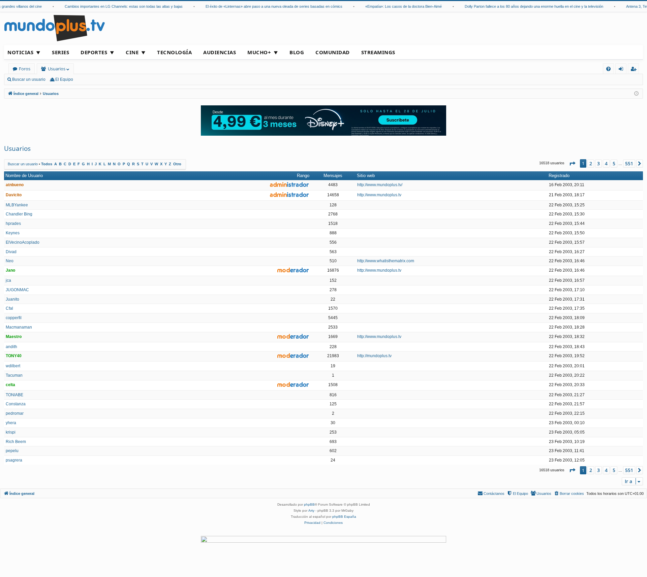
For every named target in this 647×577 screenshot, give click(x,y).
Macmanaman (19, 327)
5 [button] (614, 163)
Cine (132, 52)
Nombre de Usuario (24, 175)
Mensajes (333, 175)
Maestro (14, 336)
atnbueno (15, 184)
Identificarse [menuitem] (622, 70)
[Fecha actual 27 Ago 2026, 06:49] (636, 94)
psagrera (14, 460)
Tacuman (14, 375)
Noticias (20, 52)
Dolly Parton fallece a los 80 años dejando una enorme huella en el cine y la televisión (528, 6)
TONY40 (14, 355)
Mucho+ (259, 52)
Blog (296, 52)
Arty (311, 510)
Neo (9, 261)
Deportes (94, 52)
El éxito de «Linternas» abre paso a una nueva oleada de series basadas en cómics (267, 6)
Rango (303, 175)
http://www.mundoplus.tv (379, 195)
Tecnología (174, 52)
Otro (177, 164)
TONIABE (14, 395)
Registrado (559, 175)
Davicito (14, 195)
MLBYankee (17, 205)
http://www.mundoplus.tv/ (379, 184)
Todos (46, 164)
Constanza (16, 404)
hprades (13, 223)
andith (11, 346)
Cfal (9, 308)
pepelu (12, 450)
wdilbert (13, 366)
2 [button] (590, 163)
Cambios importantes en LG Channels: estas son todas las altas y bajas (118, 6)
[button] (572, 164)
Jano (10, 270)
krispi (11, 432)
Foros (24, 69)
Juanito (12, 299)
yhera (11, 422)
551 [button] (629, 163)
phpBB (309, 504)
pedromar (15, 413)
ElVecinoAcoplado (22, 242)
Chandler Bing (19, 214)
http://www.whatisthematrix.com (385, 261)
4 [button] (606, 163)
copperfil (14, 317)
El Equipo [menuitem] (64, 79)
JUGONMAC (17, 289)
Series (60, 52)
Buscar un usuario (28, 79)
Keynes (13, 233)
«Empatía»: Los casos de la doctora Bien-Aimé (397, 6)
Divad (11, 251)
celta (10, 384)
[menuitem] (608, 69)
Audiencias (219, 52)
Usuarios (56, 69)
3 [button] (598, 163)
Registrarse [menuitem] (635, 70)
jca (8, 280)
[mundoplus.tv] (54, 27)
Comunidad (332, 52)
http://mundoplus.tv (374, 355)
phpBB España (344, 516)
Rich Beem (16, 441)
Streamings (378, 52)
